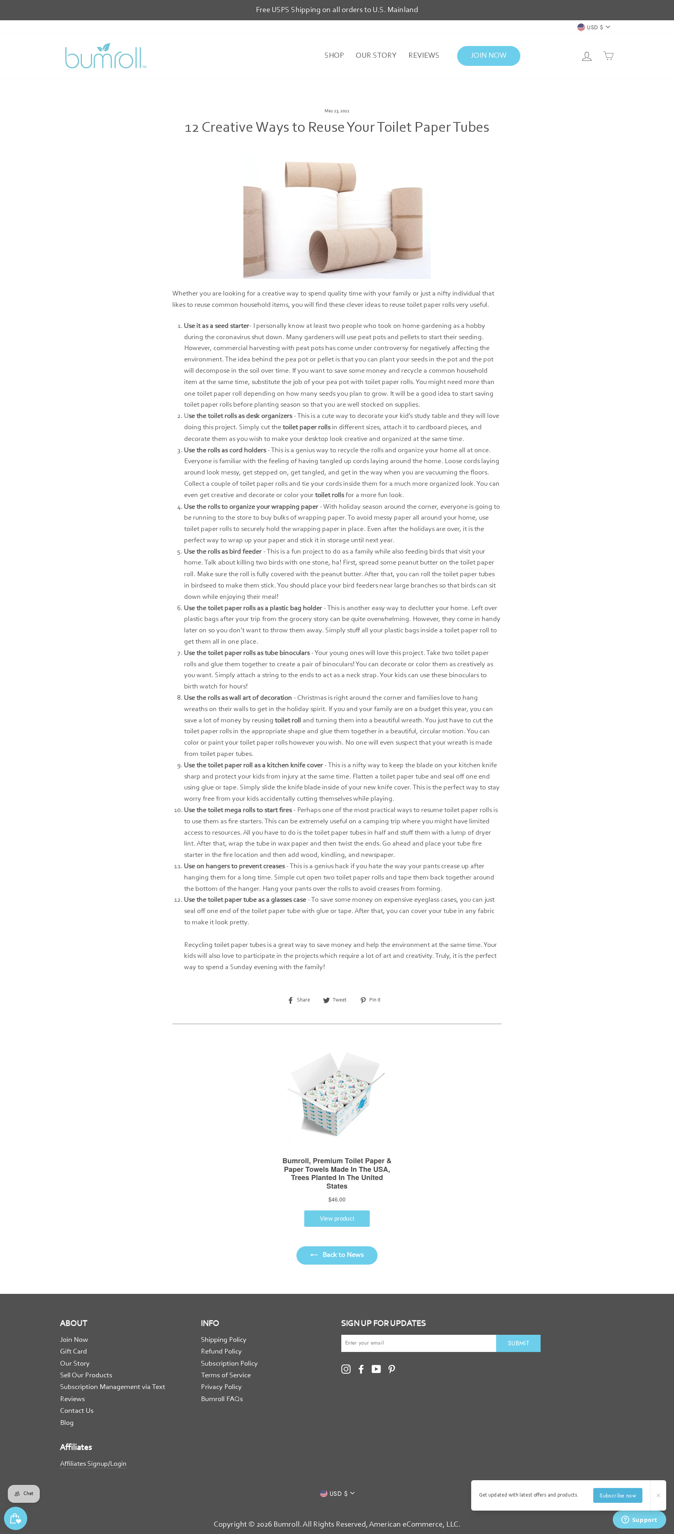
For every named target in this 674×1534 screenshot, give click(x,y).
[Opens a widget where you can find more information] (639, 1520)
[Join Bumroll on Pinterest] (391, 1369)
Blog (67, 1423)
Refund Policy (221, 1351)
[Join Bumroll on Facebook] (361, 1369)
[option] (337, 10)
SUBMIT (518, 1343)
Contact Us (77, 1411)
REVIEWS (424, 56)
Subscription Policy (229, 1364)
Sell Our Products (86, 1375)
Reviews (72, 1399)
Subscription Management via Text (112, 1387)
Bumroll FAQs (222, 1399)
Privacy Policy (221, 1387)
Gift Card (73, 1351)
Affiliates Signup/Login (93, 1464)
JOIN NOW (489, 56)
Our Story (75, 1364)
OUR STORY (376, 56)
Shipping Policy (224, 1340)
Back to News (342, 1255)
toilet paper (382, 382)
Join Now (74, 1340)
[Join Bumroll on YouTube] (376, 1369)
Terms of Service (226, 1375)
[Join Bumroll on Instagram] (346, 1369)
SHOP (334, 56)
